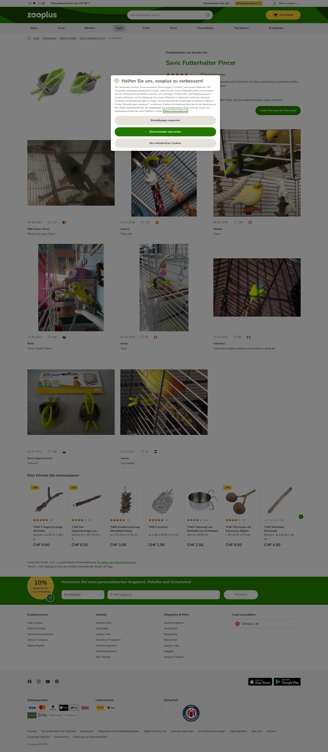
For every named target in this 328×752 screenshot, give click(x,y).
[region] (165, 113)
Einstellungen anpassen (165, 120)
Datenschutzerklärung (175, 111)
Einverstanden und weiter (165, 132)
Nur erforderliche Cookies (165, 143)
